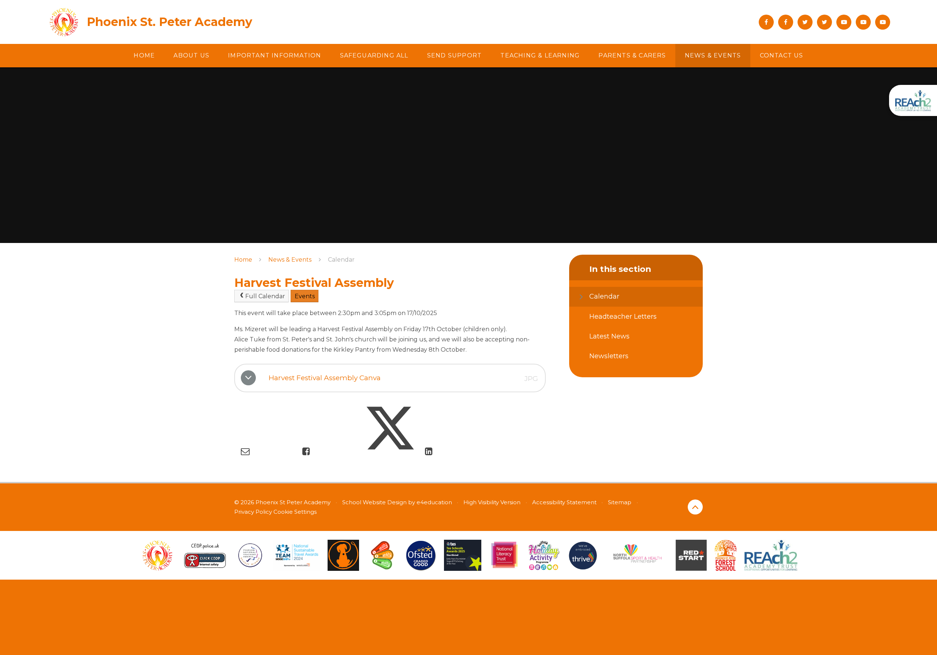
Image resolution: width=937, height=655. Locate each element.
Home (243, 259)
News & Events (289, 259)
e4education (434, 502)
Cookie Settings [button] (295, 511)
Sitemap (619, 502)
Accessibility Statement (564, 502)
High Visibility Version (491, 502)
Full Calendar (265, 296)
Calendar (341, 259)
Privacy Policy (253, 511)
